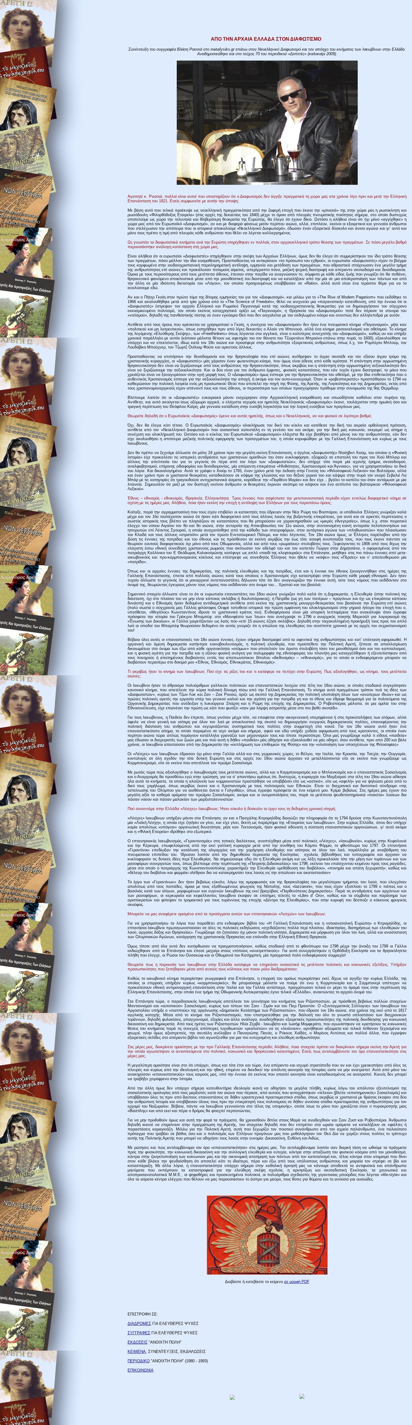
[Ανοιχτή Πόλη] (301, 1397)
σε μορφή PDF (296, 1281)
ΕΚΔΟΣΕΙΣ (137, 1342)
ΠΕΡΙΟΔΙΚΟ (139, 1361)
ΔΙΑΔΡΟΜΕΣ (139, 1323)
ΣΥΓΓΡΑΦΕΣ (139, 1333)
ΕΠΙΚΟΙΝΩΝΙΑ (141, 1370)
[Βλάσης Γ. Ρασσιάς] (232, 1398)
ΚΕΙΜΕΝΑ (137, 1351)
